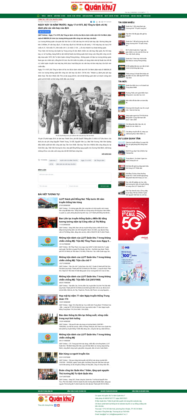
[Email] (99, 22)
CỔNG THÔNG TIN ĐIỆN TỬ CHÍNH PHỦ (76, 391)
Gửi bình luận (105, 186)
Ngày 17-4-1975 (86, 160)
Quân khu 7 (53, 160)
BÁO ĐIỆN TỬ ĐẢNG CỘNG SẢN (45, 391)
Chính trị (49, 16)
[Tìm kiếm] (148, 12)
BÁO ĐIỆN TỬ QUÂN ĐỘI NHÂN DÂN (109, 391)
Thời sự (43, 16)
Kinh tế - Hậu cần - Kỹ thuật (111, 16)
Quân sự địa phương (88, 16)
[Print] (97, 22)
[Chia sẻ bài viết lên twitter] (94, 22)
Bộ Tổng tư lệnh (99, 160)
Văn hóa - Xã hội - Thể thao (74, 16)
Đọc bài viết (45, 32)
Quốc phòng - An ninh (59, 16)
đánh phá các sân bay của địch (66, 164)
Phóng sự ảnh (146, 16)
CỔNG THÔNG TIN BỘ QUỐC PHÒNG (140, 391)
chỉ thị (51, 164)
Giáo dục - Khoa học (136, 16)
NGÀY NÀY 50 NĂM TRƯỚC (69, 160)
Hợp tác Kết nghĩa (124, 16)
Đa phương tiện (99, 16)
